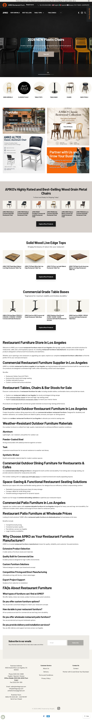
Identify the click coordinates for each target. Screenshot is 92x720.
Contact (75, 668)
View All (46, 54)
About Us (46, 668)
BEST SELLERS (27, 12)
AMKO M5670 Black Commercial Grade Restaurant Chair (23, 213)
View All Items (68, 127)
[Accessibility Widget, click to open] (3, 717)
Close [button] (88, 1)
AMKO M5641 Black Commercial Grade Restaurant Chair (8, 213)
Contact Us (76, 665)
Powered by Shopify (48, 709)
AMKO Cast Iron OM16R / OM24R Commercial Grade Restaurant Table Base (78, 316)
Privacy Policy (46, 678)
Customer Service (46, 665)
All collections (43, 12)
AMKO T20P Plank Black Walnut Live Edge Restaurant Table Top (12, 267)
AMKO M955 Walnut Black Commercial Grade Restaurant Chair (67, 214)
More (61, 12)
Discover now (13, 120)
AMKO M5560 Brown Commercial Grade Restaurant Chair (82, 213)
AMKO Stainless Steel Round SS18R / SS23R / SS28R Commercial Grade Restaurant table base (57, 317)
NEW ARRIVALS (15, 12)
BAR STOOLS (84, 97)
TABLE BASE (54, 97)
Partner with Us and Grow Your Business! (76, 672)
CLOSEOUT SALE (23, 97)
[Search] (85, 13)
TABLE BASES (52, 12)
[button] (85, 88)
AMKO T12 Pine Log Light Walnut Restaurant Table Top (56, 267)
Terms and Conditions (46, 675)
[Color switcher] (79, 13)
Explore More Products (46, 224)
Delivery (46, 672)
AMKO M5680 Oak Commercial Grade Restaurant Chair (52, 213)
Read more (30, 5)
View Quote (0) (89, 13)
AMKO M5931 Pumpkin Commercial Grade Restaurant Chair (38, 214)
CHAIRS (69, 97)
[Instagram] (58, 708)
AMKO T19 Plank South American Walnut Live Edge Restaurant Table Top (78, 267)
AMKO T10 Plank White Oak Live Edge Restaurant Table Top (34, 267)
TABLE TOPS (38, 12)
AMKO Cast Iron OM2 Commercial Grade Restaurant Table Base (34, 316)
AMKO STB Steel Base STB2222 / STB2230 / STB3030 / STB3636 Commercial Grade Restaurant (12, 316)
